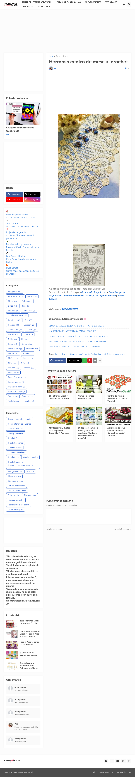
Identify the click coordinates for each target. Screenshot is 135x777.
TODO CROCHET (70, 309)
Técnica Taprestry (16, 500)
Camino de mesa (63, 56)
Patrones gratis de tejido (24, 772)
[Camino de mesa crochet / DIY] (89, 384)
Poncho (29, 368)
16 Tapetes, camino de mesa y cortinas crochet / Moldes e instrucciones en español (89, 433)
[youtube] (117, 761)
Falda (12, 339)
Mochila (27, 353)
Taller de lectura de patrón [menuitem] (36, 2)
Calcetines (29, 311)
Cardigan (14, 320)
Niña (12, 363)
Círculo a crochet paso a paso (20, 217)
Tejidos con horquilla (17, 490)
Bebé (32, 296)
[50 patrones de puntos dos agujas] (12, 655)
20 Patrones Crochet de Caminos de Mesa (59, 397)
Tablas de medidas (16, 486)
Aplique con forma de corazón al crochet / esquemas (77, 342)
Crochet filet (13, 457)
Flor (25, 339)
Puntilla (13, 372)
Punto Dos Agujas (17, 377)
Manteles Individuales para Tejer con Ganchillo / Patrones (59, 430)
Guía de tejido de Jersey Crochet (22, 226)
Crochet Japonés (15, 443)
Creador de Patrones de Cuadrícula (20, 129)
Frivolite (30, 471)
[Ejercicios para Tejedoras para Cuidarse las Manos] (12, 666)
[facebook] (106, 761)
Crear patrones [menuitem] (93, 2)
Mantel (13, 353)
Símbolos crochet (15, 481)
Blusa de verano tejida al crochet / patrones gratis (76, 326)
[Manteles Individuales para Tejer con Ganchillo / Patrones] (59, 416)
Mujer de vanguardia (16, 232)
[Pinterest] (89, 360)
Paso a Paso (12, 268)
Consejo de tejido (15, 429)
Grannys (27, 344)
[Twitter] (112, 761)
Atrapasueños (15, 296)
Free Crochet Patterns (16, 256)
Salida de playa (16, 391)
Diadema (13, 334)
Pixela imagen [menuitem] (111, 2)
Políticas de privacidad (121, 772)
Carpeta (73, 354)
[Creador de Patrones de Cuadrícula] (23, 113)
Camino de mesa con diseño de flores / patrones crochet (79, 336)
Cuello (31, 330)
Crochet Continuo (15, 438)
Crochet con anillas (16, 452)
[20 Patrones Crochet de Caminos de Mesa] (59, 384)
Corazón (29, 325)
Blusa (12, 301)
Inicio (51, 56)
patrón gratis (84, 354)
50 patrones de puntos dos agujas (28, 653)
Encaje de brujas (15, 471)
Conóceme (104, 772)
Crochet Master (14, 448)
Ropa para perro (16, 387)
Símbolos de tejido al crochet (78, 295)
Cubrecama (15, 330)
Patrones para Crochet (17, 214)
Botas (25, 306)
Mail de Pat (15, 349)
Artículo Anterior (55, 529)
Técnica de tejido (15, 509)
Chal (28, 320)
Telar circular (13, 495)
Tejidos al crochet (98, 354)
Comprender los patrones (93, 292)
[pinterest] (123, 761)
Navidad (28, 358)
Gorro (12, 344)
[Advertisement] (67, 30)
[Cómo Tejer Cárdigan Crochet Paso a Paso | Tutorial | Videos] (12, 634)
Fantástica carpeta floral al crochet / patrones (75, 347)
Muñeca (13, 358)
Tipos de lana (30, 495)
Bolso (12, 306)
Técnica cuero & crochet (18, 505)
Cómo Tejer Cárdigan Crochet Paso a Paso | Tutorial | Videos (30, 634)
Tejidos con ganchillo (116, 354)
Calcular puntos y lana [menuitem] (69, 2)
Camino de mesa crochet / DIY (86, 397)
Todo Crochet (13, 223)
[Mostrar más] (100, 360)
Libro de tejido (14, 476)
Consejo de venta (15, 433)
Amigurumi (14, 292)
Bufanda (13, 311)
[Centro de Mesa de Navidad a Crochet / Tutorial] (118, 384)
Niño (25, 363)
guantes (29, 401)
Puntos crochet (16, 382)
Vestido (13, 401)
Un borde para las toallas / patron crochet (72, 331)
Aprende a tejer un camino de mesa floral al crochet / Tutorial (116, 432)
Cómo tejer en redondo (104, 295)
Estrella (28, 334)
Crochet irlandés (30, 457)
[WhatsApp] (84, 360)
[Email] (95, 360)
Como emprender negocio (19, 419)
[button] (124, 4)
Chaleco (13, 325)
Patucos (13, 368)
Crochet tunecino (15, 462)
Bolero (27, 301)
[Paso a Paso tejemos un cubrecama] (12, 645)
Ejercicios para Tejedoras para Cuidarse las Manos (29, 665)
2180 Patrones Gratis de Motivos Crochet (29, 622)
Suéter (13, 396)
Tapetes (27, 396)
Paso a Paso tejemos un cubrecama (29, 643)
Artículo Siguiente (121, 529)
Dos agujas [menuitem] (42, 7)
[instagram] (129, 761)
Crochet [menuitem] (26, 7)
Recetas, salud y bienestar (19, 244)
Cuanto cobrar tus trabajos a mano (20, 467)
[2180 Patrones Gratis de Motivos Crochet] (12, 624)
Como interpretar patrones (19, 424)
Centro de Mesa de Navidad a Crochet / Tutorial (117, 398)
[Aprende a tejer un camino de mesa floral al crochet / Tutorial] (118, 416)
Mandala (32, 349)
